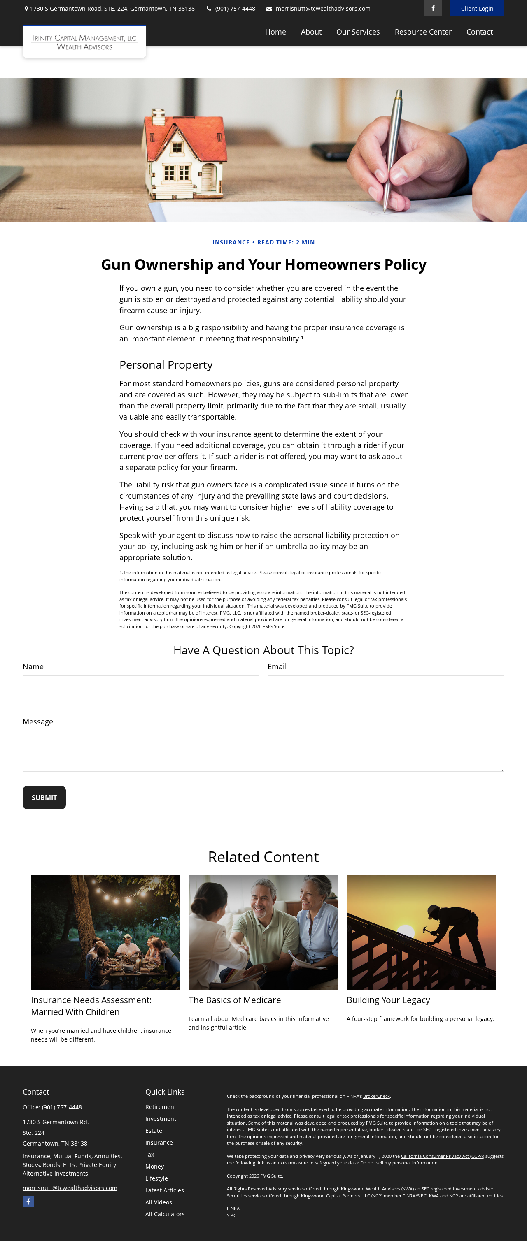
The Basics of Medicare (235, 1000)
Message (38, 721)
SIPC (422, 1195)
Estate (153, 1130)
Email (277, 666)
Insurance (159, 1142)
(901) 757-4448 (235, 8)
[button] (275, 31)
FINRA (409, 1195)
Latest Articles (164, 1190)
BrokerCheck (376, 1096)
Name (33, 666)
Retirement (160, 1107)
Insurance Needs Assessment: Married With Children (91, 1006)
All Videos (158, 1202)
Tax (149, 1154)
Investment (160, 1119)
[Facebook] (433, 8)
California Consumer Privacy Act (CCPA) (442, 1156)
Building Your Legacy (388, 1000)
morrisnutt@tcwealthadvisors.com (323, 8)
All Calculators (165, 1214)
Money (154, 1166)
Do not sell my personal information (399, 1163)
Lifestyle (156, 1178)
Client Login (477, 8)
